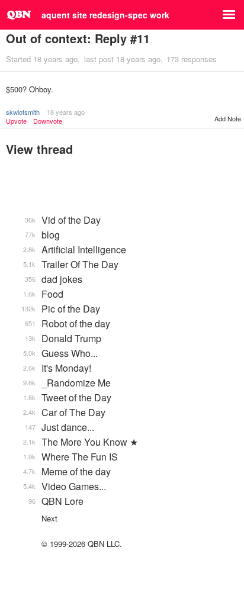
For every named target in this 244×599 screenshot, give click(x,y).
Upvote (16, 121)
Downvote (47, 121)
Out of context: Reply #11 (78, 38)
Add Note (227, 118)
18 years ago (66, 112)
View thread (39, 148)
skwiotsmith (23, 112)
